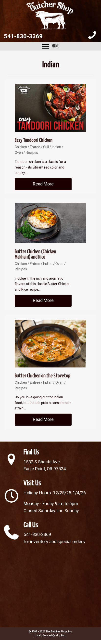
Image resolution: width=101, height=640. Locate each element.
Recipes (32, 153)
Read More (52, 183)
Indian (56, 147)
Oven (19, 153)
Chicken (21, 147)
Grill (46, 147)
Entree (35, 147)
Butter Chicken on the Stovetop (42, 375)
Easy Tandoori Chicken (33, 140)
